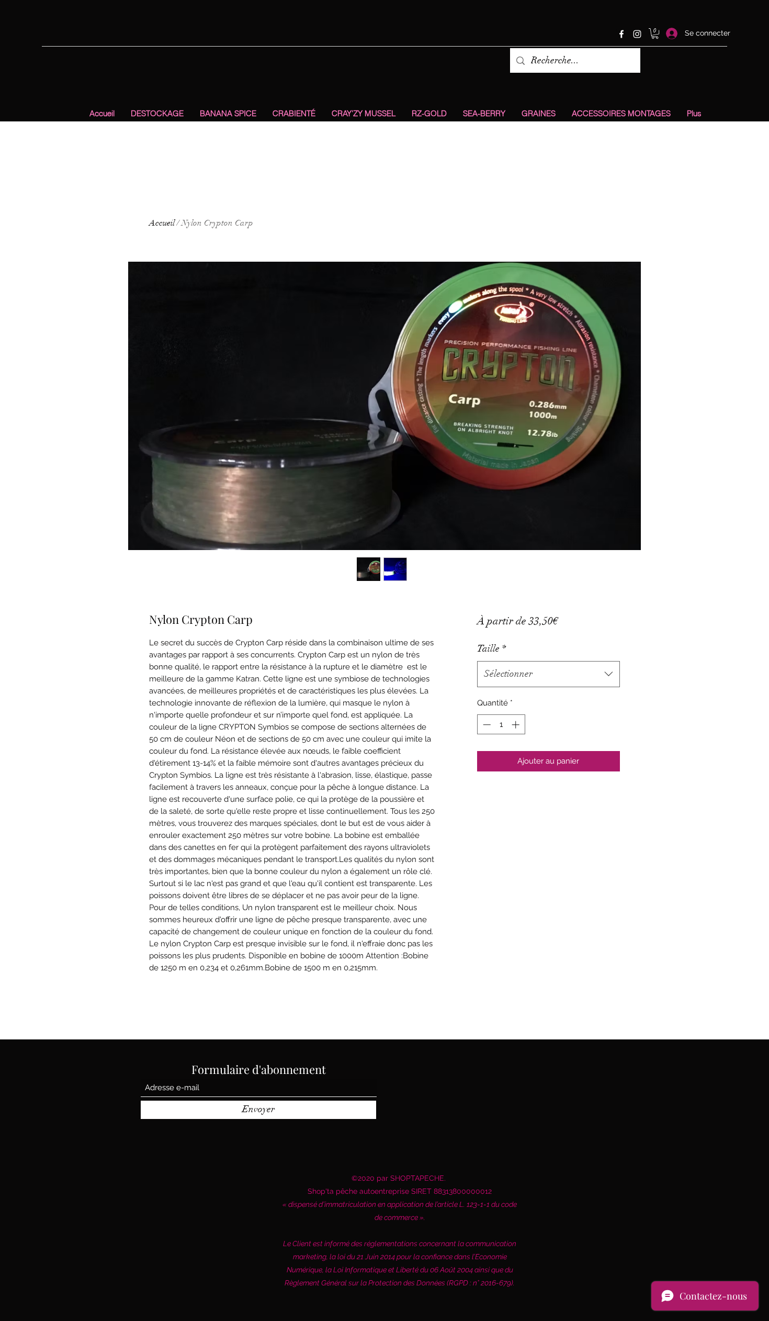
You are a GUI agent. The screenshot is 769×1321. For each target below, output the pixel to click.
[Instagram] (637, 34)
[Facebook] (621, 34)
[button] (655, 33)
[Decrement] (486, 724)
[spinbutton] (501, 724)
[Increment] (517, 724)
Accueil (162, 223)
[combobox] (548, 674)
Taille (491, 648)
